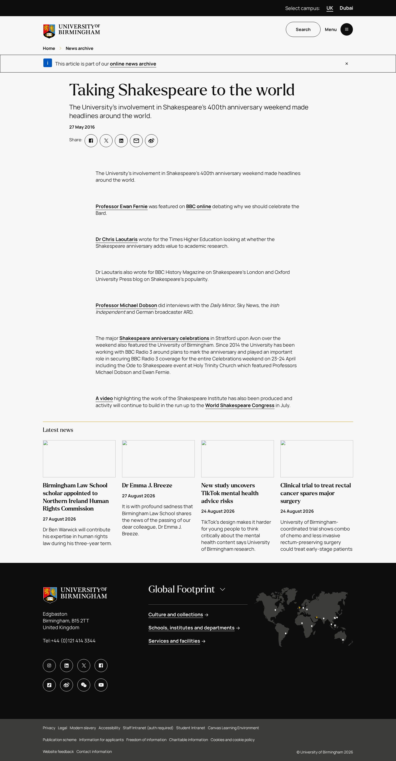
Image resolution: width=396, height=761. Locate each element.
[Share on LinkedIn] (121, 140)
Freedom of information (146, 739)
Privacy (49, 727)
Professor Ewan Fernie (122, 206)
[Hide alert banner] (346, 63)
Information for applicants (101, 739)
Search (303, 29)
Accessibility (109, 727)
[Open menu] (346, 29)
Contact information (94, 751)
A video (104, 398)
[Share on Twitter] (106, 140)
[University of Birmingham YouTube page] (101, 685)
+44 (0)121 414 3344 (73, 640)
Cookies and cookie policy (233, 739)
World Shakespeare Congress (240, 405)
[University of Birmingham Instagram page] (49, 665)
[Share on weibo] (151, 140)
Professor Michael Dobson (126, 305)
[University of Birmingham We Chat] (83, 685)
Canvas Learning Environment (233, 727)
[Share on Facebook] (91, 140)
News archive (79, 48)
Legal (62, 727)
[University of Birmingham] (71, 29)
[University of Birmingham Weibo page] (66, 685)
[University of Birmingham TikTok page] (49, 685)
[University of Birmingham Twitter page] (83, 665)
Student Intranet (190, 727)
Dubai (346, 8)
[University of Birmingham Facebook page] (101, 665)
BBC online (198, 206)
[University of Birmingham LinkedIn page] (66, 665)
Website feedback (58, 751)
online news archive (133, 63)
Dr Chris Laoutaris (117, 239)
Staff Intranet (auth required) (148, 727)
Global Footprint (181, 589)
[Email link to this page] (136, 140)
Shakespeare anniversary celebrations (164, 338)
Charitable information (188, 739)
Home (49, 48)
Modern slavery (83, 727)
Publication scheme (60, 739)
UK (329, 8)
